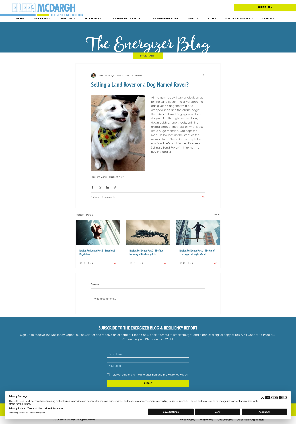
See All (217, 214)
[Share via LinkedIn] (107, 187)
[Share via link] (115, 187)
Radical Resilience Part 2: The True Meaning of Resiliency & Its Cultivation (146, 252)
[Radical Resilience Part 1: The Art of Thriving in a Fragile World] (198, 232)
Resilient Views (116, 176)
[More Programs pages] (101, 18)
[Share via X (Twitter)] (100, 187)
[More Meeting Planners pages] (252, 18)
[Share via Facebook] (92, 187)
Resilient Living (99, 176)
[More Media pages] (197, 18)
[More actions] (203, 75)
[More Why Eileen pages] (50, 18)
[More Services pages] (74, 18)
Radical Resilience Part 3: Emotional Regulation (97, 252)
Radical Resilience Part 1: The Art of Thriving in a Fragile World (197, 252)
